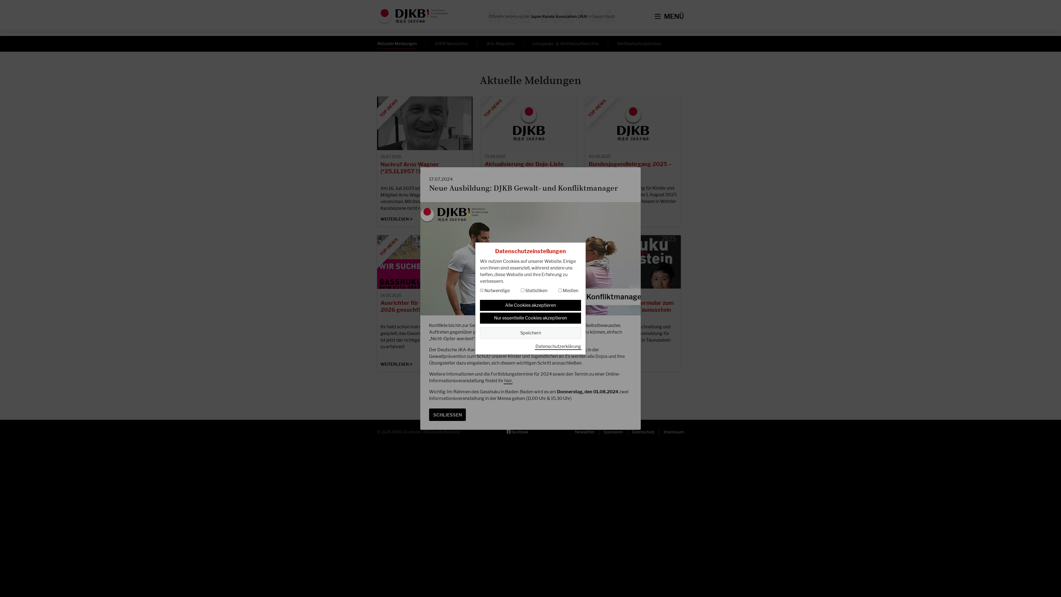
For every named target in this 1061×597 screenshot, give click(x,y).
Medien (570, 290)
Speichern (530, 333)
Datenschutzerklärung (558, 346)
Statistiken (535, 290)
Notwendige (497, 290)
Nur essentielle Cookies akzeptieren (530, 318)
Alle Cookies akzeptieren (530, 305)
